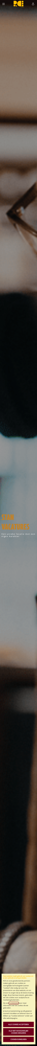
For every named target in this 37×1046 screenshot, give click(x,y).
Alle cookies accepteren (18, 1024)
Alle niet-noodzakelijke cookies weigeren (18, 1032)
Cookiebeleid (13, 1003)
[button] (33, 4)
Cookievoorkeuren (18, 1039)
